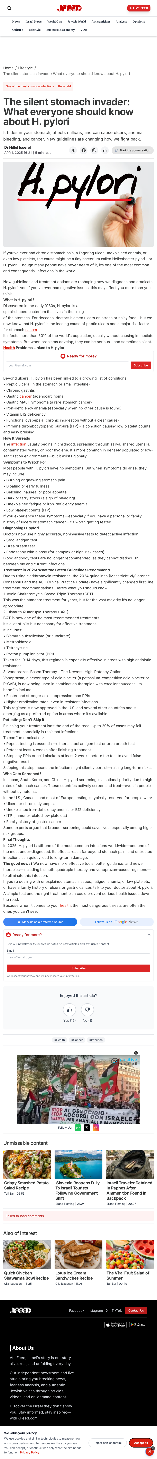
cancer (31, 330)
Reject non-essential (108, 1442)
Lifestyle (35, 30)
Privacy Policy (29, 1452)
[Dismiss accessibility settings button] (153, 1448)
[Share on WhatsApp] (94, 150)
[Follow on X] (87, 1127)
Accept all (141, 1442)
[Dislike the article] (87, 1009)
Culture (17, 30)
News (16, 21)
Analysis (121, 21)
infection (18, 444)
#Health (59, 1040)
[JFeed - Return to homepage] (20, 1310)
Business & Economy (60, 30)
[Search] (9, 8)
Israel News (34, 21)
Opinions (139, 21)
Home (8, 68)
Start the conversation (134, 150)
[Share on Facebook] (83, 150)
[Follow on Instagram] (96, 1127)
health (65, 905)
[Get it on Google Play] (137, 1324)
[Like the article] (69, 1009)
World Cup (54, 21)
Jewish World (77, 21)
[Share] (105, 150)
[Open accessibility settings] (150, 1452)
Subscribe (141, 365)
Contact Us (136, 1310)
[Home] (69, 8)
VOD (84, 30)
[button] (136, 1053)
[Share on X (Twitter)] (73, 150)
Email (10, 950)
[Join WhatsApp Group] (78, 1127)
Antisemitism (101, 21)
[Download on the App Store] (115, 1324)
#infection (96, 1040)
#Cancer (77, 1040)
